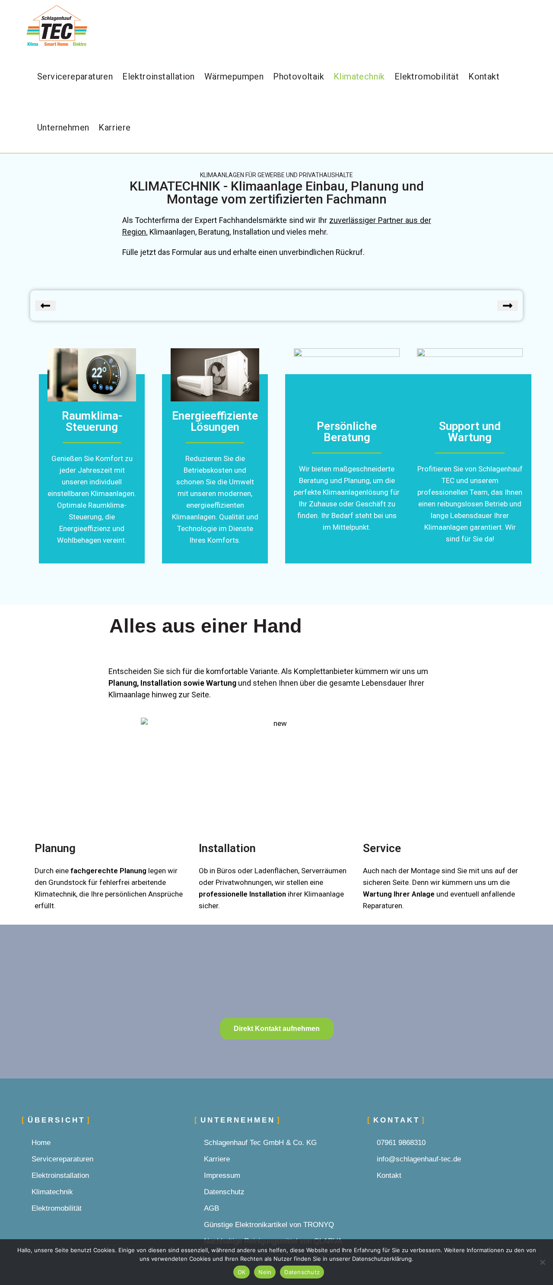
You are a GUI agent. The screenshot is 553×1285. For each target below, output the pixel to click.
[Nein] (542, 1262)
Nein (264, 1272)
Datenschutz (302, 1272)
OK (242, 1272)
